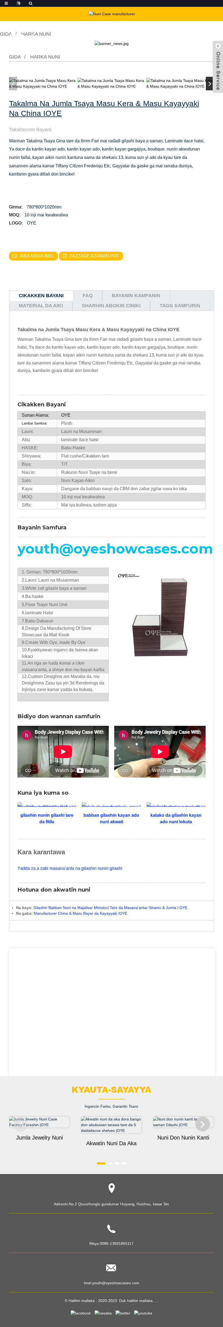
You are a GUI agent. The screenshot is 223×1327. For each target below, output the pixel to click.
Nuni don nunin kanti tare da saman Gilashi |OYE (183, 1138)
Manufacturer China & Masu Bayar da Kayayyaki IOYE (80, 913)
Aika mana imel (37, 256)
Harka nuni (45, 57)
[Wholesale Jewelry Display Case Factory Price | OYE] (39, 1122)
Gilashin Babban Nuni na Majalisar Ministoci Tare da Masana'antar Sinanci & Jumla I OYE (110, 907)
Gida (15, 57)
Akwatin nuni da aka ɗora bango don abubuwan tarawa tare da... (111, 1143)
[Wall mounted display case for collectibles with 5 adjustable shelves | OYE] (111, 1125)
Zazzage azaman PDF (94, 256)
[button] (210, 83)
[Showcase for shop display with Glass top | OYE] (183, 1122)
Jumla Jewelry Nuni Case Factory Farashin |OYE (39, 1138)
